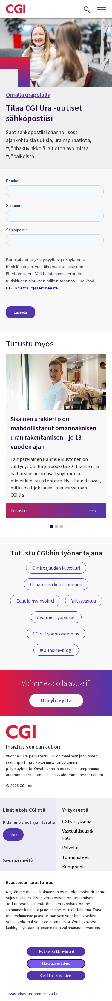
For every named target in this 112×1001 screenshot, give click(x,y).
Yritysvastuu (83, 601)
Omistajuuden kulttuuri (56, 568)
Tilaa (13, 834)
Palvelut (70, 848)
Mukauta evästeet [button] (56, 963)
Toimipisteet (75, 857)
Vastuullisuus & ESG (77, 834)
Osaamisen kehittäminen (56, 584)
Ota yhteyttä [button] (56, 700)
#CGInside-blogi (56, 650)
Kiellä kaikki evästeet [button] (56, 975)
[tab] (51, 528)
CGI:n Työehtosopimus (56, 634)
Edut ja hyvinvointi (35, 601)
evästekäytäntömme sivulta (32, 993)
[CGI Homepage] (15, 9)
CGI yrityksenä (76, 821)
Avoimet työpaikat (56, 617)
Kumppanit (73, 867)
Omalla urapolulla (28, 94)
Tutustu (58, 510)
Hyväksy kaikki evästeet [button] (56, 951)
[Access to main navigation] (101, 9)
